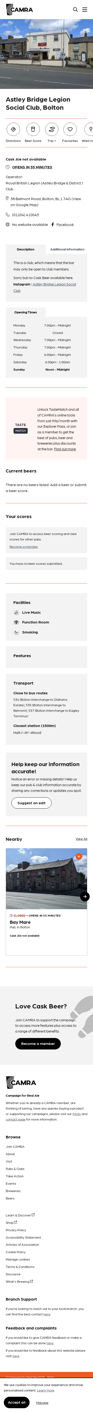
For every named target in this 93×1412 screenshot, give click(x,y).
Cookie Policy (16, 1252)
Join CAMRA (15, 1146)
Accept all (17, 1402)
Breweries (13, 1191)
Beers (10, 1198)
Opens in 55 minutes (32, 167)
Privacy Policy (16, 1230)
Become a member (24, 546)
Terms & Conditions (20, 1266)
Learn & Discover (19, 1215)
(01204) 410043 (25, 214)
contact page (16, 1119)
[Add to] (79, 856)
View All (81, 839)
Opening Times (25, 312)
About (10, 1154)
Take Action (15, 1176)
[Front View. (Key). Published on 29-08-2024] (46, 901)
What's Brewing (18, 1281)
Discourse (13, 1274)
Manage (42, 1402)
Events (11, 1183)
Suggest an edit (31, 802)
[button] (85, 896)
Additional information (67, 249)
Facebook (65, 224)
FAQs (76, 1114)
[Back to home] (19, 9)
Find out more (65, 449)
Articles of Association (22, 1244)
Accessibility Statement (23, 1237)
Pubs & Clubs (15, 1168)
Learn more (45, 1390)
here (46, 1314)
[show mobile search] (75, 9)
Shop (10, 1222)
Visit (9, 1161)
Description (25, 249)
